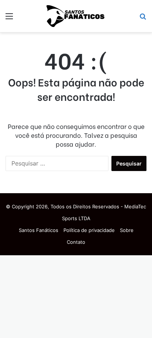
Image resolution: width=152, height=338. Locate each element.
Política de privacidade (89, 230)
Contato (76, 242)
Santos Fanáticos (38, 230)
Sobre (127, 230)
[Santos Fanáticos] (76, 16)
